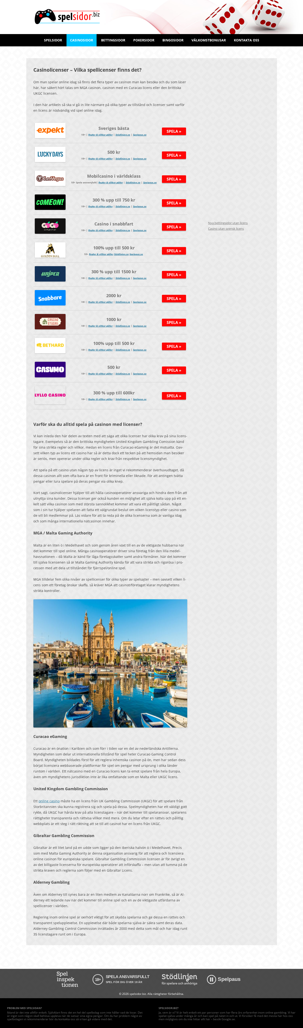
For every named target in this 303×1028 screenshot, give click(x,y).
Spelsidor (53, 40)
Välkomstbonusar (209, 40)
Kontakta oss (246, 40)
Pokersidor (143, 40)
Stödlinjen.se (123, 134)
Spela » (174, 131)
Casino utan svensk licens (226, 228)
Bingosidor (172, 40)
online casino (49, 801)
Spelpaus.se (140, 134)
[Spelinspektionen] (68, 979)
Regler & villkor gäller (100, 134)
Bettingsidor (113, 40)
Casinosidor (81, 40)
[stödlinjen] (179, 979)
